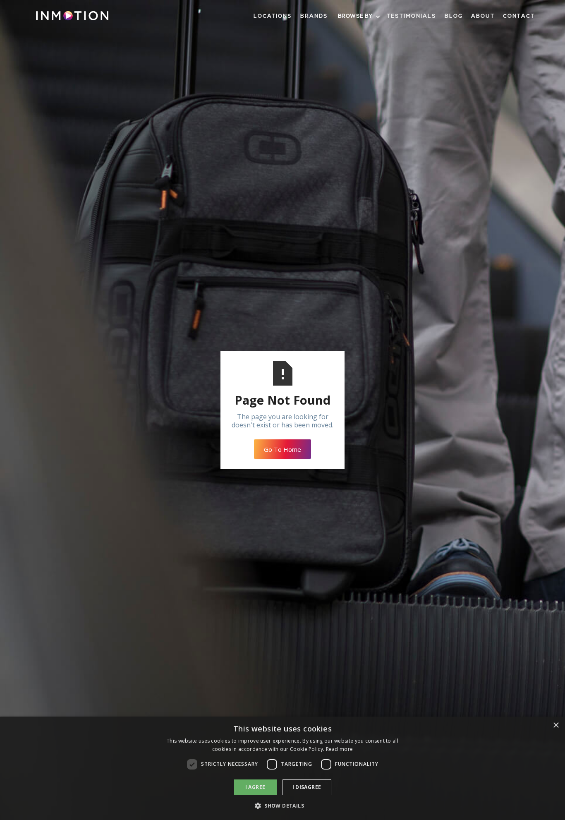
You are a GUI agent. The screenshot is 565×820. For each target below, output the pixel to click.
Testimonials (411, 16)
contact (519, 16)
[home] (72, 19)
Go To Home (282, 449)
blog (454, 16)
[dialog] (282, 768)
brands (314, 16)
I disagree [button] (306, 787)
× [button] (556, 725)
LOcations (273, 16)
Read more (339, 749)
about (483, 16)
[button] (358, 16)
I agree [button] (255, 787)
